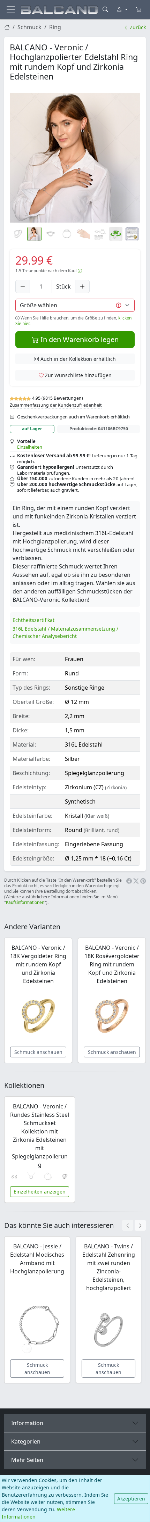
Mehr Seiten (27, 1460)
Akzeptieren (131, 1498)
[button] (75, 158)
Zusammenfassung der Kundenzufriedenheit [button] (56, 405)
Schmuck (29, 27)
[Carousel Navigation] (134, 1225)
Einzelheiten (29, 447)
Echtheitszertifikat (33, 620)
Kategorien (25, 1441)
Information (27, 1423)
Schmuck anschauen (38, 1052)
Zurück (137, 27)
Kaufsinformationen (25, 902)
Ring (55, 27)
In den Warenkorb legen (79, 339)
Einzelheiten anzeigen (40, 1191)
